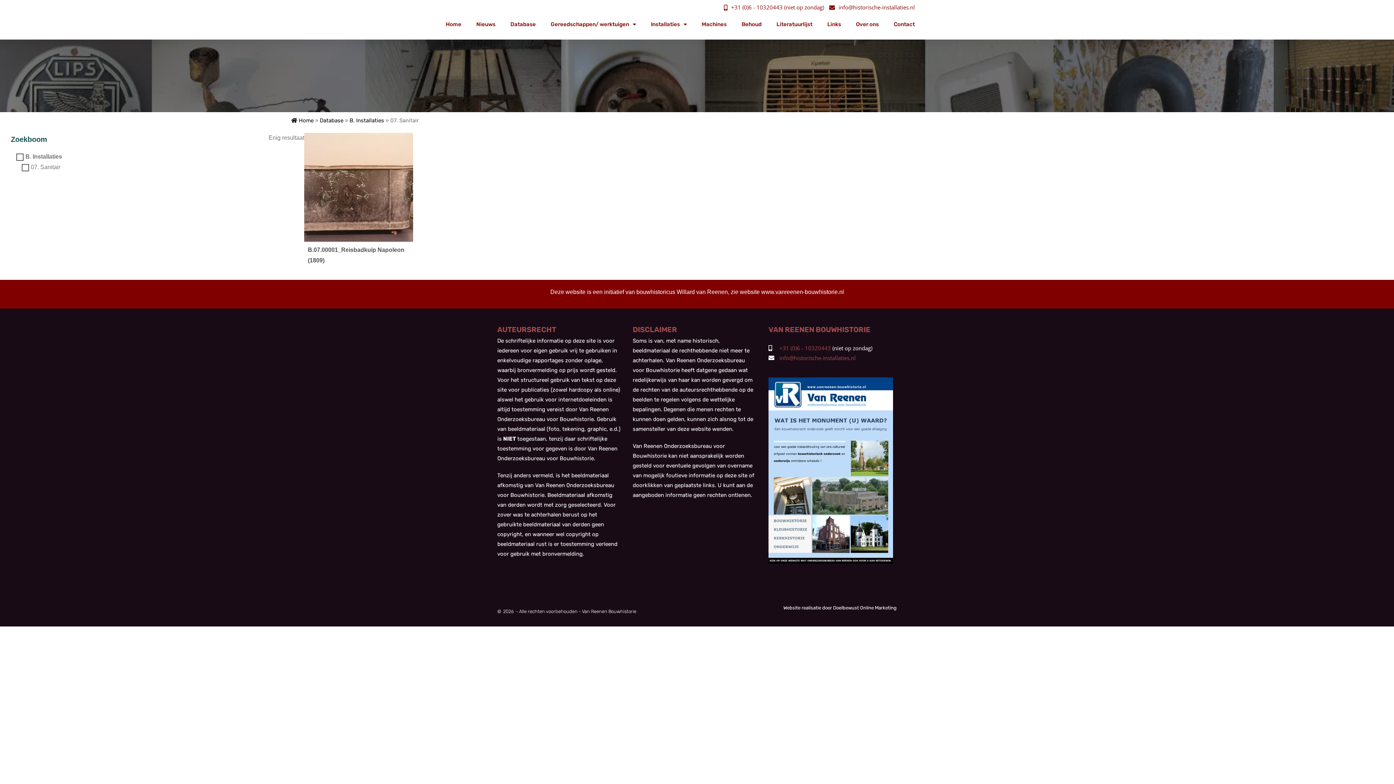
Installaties (665, 24)
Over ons (867, 24)
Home (453, 24)
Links (834, 24)
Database (523, 24)
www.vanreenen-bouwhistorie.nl (802, 292)
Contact (904, 24)
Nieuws (486, 24)
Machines (714, 24)
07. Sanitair (45, 167)
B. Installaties (367, 120)
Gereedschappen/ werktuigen (590, 24)
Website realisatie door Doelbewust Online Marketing (840, 608)
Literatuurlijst (794, 24)
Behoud (752, 24)
